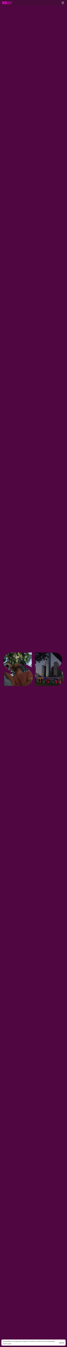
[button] (63, 3)
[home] (7, 3)
